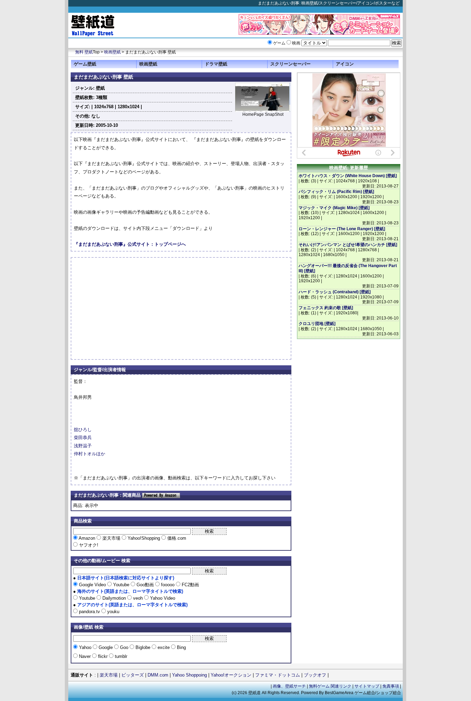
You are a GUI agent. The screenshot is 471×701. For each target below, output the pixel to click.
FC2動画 (189, 584)
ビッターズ (132, 675)
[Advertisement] (132, 308)
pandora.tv (89, 611)
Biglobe (143, 647)
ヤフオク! (88, 545)
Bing (181, 647)
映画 (296, 43)
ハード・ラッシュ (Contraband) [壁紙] (335, 291)
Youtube (121, 584)
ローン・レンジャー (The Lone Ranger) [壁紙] (342, 228)
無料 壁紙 (84, 52)
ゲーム (279, 43)
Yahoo (85, 647)
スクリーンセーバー (290, 64)
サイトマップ (366, 686)
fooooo (168, 584)
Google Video (92, 584)
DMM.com (158, 675)
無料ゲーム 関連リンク (330, 686)
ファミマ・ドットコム (277, 675)
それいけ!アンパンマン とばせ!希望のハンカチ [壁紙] (348, 244)
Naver (85, 656)
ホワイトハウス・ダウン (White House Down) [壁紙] (348, 175)
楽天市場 (111, 538)
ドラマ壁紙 (216, 64)
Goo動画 (145, 584)
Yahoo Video (162, 598)
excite (163, 647)
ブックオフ (315, 675)
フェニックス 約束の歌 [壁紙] (326, 307)
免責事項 (390, 686)
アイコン (345, 64)
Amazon (87, 538)
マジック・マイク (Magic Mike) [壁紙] (334, 207)
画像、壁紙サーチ (289, 686)
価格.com (176, 538)
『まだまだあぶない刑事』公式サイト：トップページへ (130, 244)
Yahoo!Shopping (143, 538)
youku (112, 611)
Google (105, 647)
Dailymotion (114, 598)
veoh (138, 598)
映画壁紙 (112, 52)
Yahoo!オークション (231, 675)
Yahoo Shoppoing (189, 675)
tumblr (120, 656)
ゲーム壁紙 (85, 64)
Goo (124, 647)
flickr (103, 656)
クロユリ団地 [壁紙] (317, 323)
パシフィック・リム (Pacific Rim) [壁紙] (336, 191)
